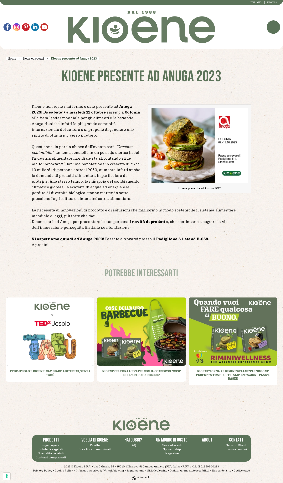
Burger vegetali (50, 445)
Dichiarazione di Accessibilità (189, 470)
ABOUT (207, 440)
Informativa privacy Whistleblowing (100, 470)
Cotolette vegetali (51, 449)
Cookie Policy (64, 470)
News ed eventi (172, 445)
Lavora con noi (236, 449)
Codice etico (242, 470)
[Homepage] (141, 27)
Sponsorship (172, 449)
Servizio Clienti (236, 445)
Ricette (95, 445)
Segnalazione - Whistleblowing (146, 470)
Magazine (172, 453)
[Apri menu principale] (273, 27)
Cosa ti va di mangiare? (95, 449)
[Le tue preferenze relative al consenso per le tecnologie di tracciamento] (6, 476)
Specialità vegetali (51, 453)
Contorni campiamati (51, 457)
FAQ (133, 445)
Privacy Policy (42, 470)
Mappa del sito (221, 470)
